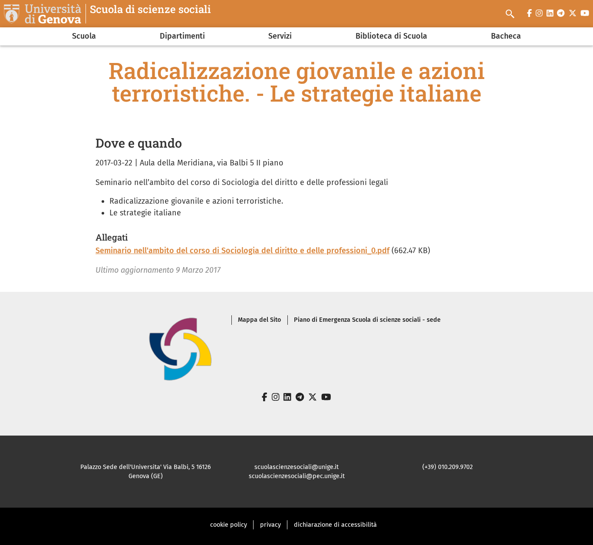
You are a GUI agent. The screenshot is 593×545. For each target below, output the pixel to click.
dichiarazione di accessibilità (335, 524)
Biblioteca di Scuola (391, 36)
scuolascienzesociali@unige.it (296, 467)
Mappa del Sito (259, 320)
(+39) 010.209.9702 (447, 467)
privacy (270, 524)
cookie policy (228, 524)
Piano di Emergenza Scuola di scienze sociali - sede (367, 320)
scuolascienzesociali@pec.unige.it (297, 476)
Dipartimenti (182, 36)
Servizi (280, 36)
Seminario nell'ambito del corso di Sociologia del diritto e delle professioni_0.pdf (242, 250)
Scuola (84, 36)
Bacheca (506, 36)
